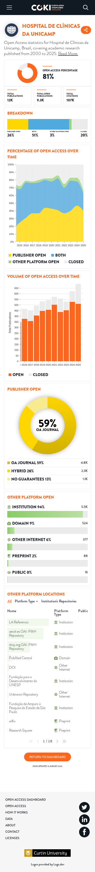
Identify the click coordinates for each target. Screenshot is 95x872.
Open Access (15, 806)
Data (9, 819)
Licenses (12, 838)
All (10, 601)
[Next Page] (57, 741)
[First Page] (30, 741)
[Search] (85, 7)
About (10, 825)
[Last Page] (64, 741)
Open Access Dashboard (25, 799)
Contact (12, 831)
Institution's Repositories (58, 601)
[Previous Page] (38, 741)
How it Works (16, 812)
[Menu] (9, 7)
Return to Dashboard (47, 757)
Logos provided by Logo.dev (47, 864)
